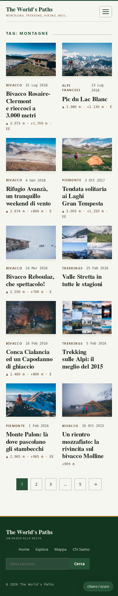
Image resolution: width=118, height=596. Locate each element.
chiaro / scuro (98, 586)
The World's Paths (37, 12)
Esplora (42, 549)
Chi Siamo (81, 549)
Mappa (60, 549)
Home (24, 549)
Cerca (79, 563)
